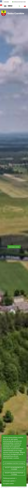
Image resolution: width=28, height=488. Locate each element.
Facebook (2, 1)
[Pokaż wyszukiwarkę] (19, 6)
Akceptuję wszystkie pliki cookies (14, 473)
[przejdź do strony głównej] (13, 13)
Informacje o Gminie (14, 247)
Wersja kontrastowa (19, 1)
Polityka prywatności (9, 478)
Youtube (2, 5)
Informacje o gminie (9, 481)
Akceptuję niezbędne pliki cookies (14, 468)
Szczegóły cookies (8, 483)
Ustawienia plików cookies (14, 463)
